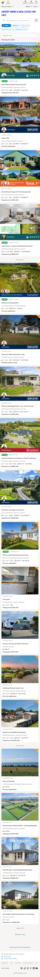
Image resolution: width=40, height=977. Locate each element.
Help (11, 963)
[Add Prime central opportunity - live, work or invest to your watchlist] (38, 368)
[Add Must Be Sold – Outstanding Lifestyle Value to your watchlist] (37, 839)
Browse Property (6, 6)
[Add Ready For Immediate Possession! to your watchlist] (37, 701)
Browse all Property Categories (20, 947)
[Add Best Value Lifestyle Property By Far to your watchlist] (38, 44)
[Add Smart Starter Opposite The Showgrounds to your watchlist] (38, 152)
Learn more (7, 956)
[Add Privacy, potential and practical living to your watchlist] (37, 524)
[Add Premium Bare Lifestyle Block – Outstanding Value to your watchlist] (37, 795)
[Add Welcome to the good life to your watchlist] (38, 264)
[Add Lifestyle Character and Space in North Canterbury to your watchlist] (38, 420)
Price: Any (25, 25)
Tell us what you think (10, 958)
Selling (28, 6)
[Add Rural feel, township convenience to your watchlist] (38, 472)
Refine (6, 25)
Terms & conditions (28, 963)
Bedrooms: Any (7, 29)
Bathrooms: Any (21, 29)
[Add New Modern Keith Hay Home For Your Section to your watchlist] (37, 883)
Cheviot (15, 25)
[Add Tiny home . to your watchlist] (37, 568)
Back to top (21, 934)
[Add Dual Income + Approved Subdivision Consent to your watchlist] (38, 206)
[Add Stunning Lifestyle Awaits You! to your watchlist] (37, 657)
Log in (36, 3)
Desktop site (4, 963)
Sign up (31, 3)
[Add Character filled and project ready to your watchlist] (38, 317)
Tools (35, 6)
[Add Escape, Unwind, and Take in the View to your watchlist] (37, 613)
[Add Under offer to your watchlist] (38, 98)
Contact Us (18, 963)
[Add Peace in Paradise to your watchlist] (37, 750)
